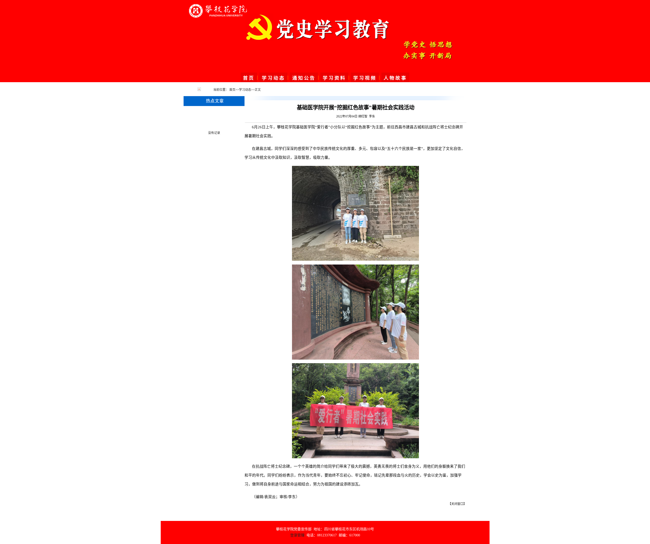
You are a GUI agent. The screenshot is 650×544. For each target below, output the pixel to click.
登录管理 (297, 535)
